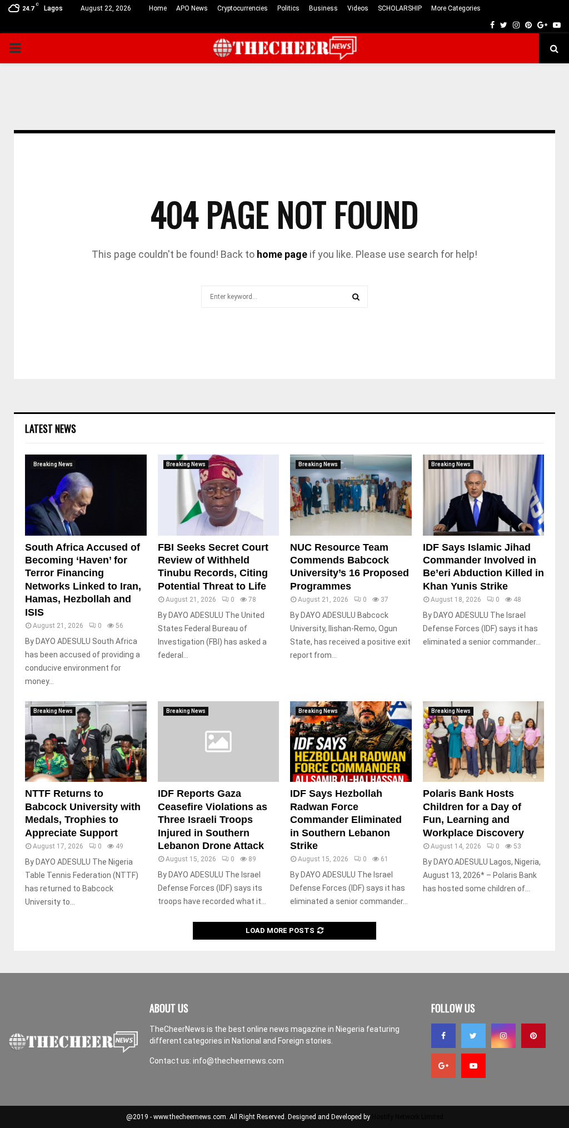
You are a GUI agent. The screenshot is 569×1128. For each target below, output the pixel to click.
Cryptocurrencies (242, 8)
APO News (192, 8)
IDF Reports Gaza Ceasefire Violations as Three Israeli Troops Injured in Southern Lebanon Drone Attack (212, 819)
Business (323, 8)
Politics (288, 8)
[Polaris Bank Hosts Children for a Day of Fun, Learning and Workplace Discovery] (484, 741)
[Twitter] (473, 1036)
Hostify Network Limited (407, 1117)
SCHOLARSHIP (400, 8)
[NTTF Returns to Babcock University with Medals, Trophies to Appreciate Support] (86, 741)
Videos (357, 8)
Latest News (50, 428)
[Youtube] (473, 1066)
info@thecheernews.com (238, 1060)
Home (158, 8)
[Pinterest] (533, 1036)
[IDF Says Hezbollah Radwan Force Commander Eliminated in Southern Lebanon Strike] (351, 741)
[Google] (443, 1066)
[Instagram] (503, 1036)
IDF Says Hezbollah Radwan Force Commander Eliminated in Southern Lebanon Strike (346, 819)
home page (282, 254)
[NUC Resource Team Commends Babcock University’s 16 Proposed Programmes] (351, 495)
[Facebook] (443, 1036)
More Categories (456, 8)
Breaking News (53, 464)
